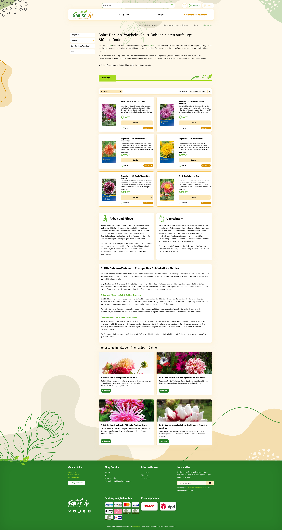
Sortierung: (183, 91)
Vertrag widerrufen (76, 483)
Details (135, 123)
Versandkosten (136, 526)
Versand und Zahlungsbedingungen (118, 481)
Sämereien (72, 472)
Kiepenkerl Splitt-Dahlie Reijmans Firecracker (134, 140)
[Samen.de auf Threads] (90, 512)
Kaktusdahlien (151, 45)
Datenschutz (145, 478)
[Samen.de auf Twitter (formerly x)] (69, 511)
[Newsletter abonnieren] (210, 483)
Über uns (144, 475)
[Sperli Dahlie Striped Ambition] (109, 115)
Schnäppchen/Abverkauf (80, 46)
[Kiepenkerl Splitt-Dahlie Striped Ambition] (167, 115)
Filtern (105, 91)
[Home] (103, 14)
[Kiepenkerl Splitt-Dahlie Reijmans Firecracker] (109, 152)
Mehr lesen (106, 391)
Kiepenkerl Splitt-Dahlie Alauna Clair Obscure (135, 177)
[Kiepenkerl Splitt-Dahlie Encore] (167, 152)
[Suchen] (172, 5)
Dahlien (109, 45)
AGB (106, 475)
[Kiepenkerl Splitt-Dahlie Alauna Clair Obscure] (109, 189)
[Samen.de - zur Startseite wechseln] (83, 14)
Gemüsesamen (73, 475)
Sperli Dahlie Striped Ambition (133, 101)
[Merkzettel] (184, 5)
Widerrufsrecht (110, 478)
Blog (72, 52)
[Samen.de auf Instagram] (79, 511)
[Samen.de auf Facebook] (74, 511)
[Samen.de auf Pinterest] (84, 511)
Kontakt (107, 472)
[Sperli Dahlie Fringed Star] (167, 189)
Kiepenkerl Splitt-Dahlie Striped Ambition (191, 102)
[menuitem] (138, 5)
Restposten (75, 35)
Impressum (145, 472)
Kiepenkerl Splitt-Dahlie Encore (191, 139)
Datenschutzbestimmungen (197, 488)
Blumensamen (73, 477)
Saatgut (74, 40)
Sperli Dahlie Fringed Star (189, 176)
